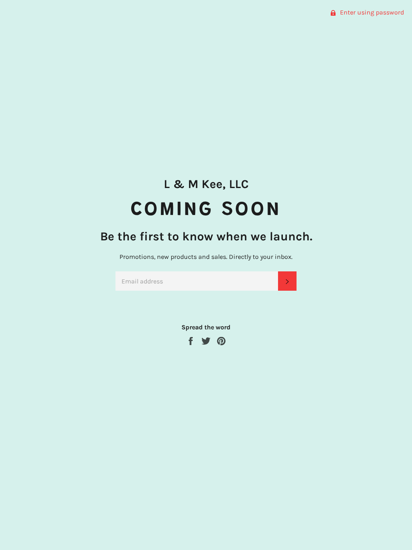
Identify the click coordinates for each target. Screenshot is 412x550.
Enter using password (371, 12)
